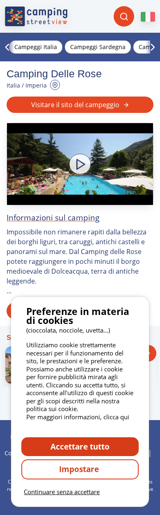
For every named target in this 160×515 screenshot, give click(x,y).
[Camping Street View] (36, 16)
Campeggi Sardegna (98, 47)
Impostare (80, 469)
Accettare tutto (80, 446)
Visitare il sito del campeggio (75, 104)
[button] (80, 164)
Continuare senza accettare (62, 492)
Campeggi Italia (35, 47)
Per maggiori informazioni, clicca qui (77, 417)
